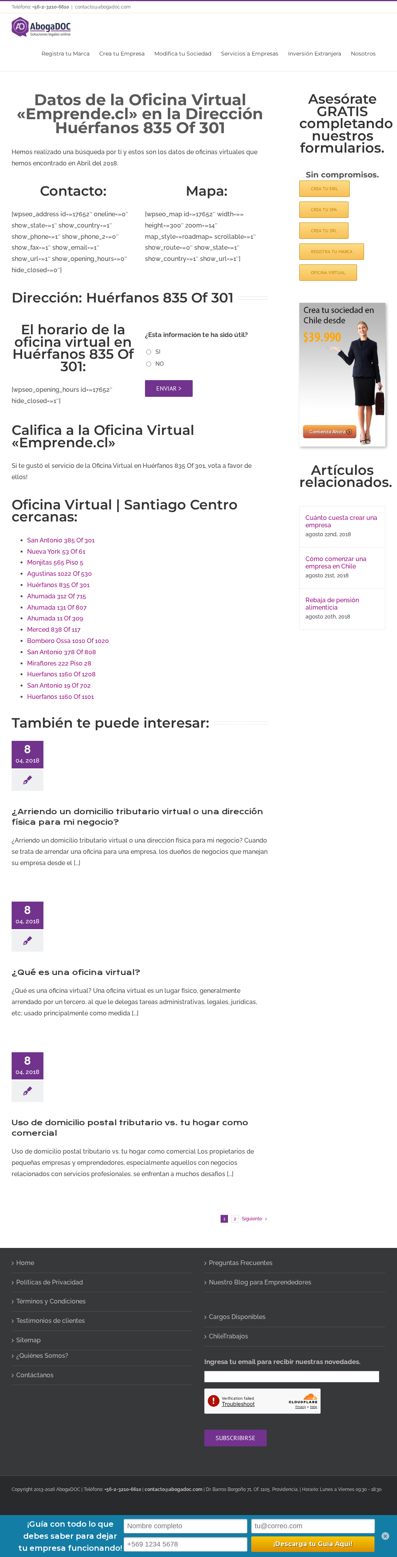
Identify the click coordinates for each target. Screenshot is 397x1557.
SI (158, 352)
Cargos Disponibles (237, 1317)
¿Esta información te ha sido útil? (196, 335)
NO (159, 364)
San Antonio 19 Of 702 (59, 685)
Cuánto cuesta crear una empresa (341, 521)
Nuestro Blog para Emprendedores (260, 1282)
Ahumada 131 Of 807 (57, 607)
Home (25, 1263)
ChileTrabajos (228, 1336)
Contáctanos (35, 1375)
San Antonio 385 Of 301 (61, 540)
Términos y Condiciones (51, 1301)
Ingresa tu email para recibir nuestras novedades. (282, 1362)
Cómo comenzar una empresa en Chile (336, 562)
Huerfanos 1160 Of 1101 (60, 696)
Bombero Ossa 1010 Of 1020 (68, 641)
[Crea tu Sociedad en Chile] (342, 305)
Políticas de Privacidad (49, 1282)
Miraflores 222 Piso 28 (59, 663)
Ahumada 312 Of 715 (56, 596)
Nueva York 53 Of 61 (56, 551)
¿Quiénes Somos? (42, 1355)
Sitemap (28, 1340)
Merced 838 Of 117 (54, 629)
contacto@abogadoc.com (103, 7)
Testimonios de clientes (50, 1320)
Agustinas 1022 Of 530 (59, 573)
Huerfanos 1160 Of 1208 (61, 674)
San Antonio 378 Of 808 (61, 652)
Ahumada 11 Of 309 (55, 618)
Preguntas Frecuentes (241, 1263)
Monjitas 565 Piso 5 (55, 562)
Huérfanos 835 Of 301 (58, 585)
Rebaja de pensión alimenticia (332, 603)
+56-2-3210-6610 (50, 7)
